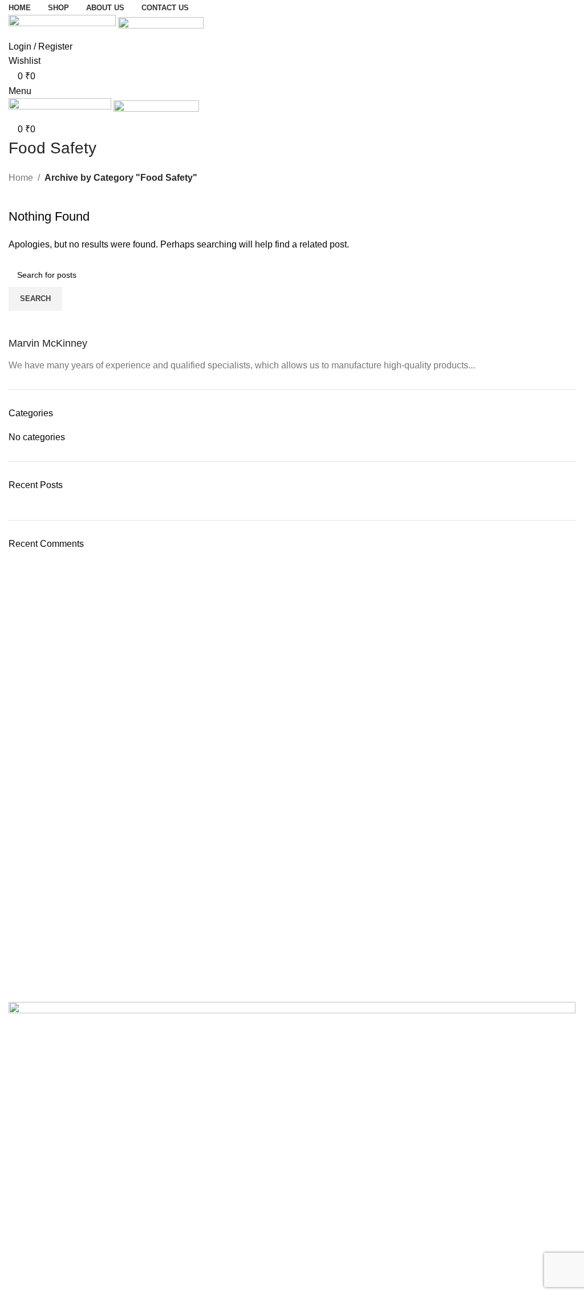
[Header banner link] (292, 647)
